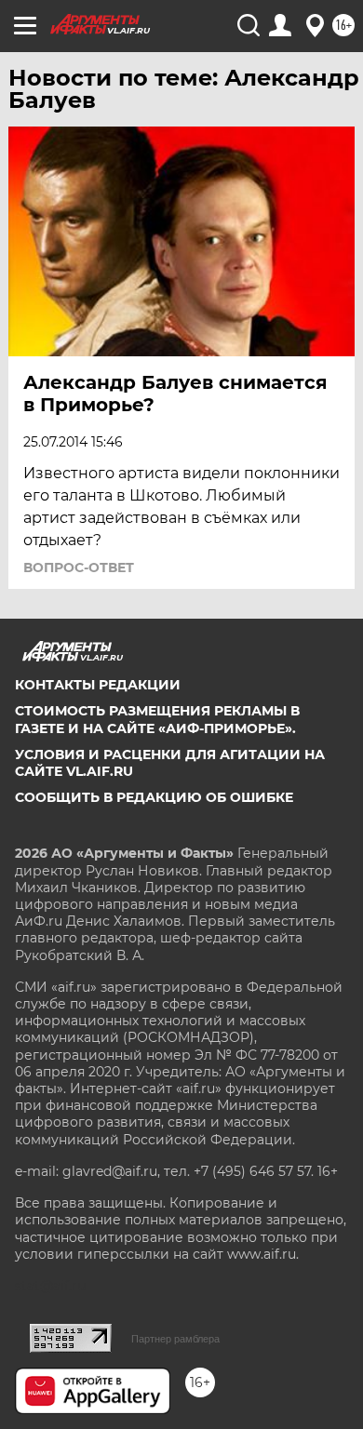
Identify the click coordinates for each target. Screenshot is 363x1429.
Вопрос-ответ (78, 567)
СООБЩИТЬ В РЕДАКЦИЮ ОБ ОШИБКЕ (154, 797)
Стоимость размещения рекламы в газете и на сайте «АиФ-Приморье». (157, 719)
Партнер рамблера (175, 1338)
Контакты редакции (98, 684)
